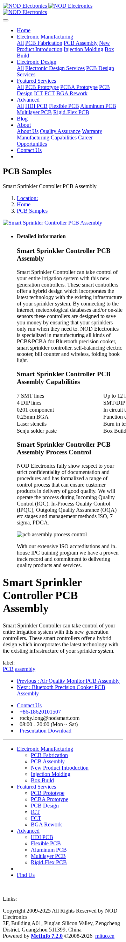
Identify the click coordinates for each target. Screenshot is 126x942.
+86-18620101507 (40, 712)
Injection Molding (50, 774)
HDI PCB (42, 837)
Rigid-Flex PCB (49, 862)
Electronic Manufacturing (45, 749)
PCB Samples (32, 211)
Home (23, 30)
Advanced (28, 831)
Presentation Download (45, 731)
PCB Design (45, 806)
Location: (27, 198)
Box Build (42, 780)
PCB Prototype (47, 793)
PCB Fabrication (49, 755)
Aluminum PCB (49, 850)
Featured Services (36, 787)
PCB (8, 669)
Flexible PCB (46, 843)
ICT (35, 812)
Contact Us (29, 705)
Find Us (26, 875)
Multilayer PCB (48, 856)
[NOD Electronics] (63, 9)
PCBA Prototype (49, 799)
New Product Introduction (60, 768)
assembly (25, 669)
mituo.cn (104, 936)
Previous (68, 681)
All (20, 43)
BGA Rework (46, 824)
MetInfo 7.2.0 (47, 936)
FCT (36, 818)
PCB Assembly (48, 761)
